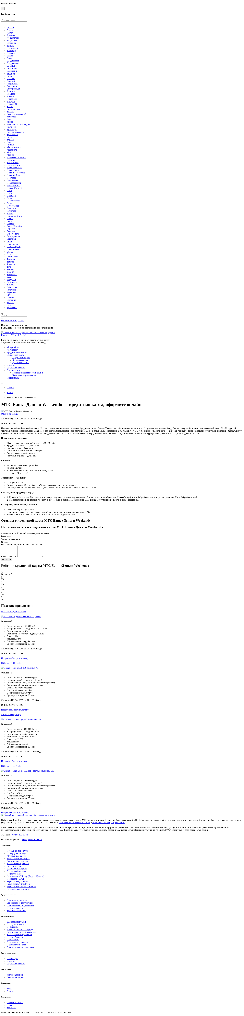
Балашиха (11, 43)
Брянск (10, 58)
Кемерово (11, 116)
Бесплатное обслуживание (19, 934)
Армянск (11, 35)
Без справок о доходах (17, 942)
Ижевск (10, 96)
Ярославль (12, 307)
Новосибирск (13, 185)
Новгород (11, 178)
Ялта (9, 305)
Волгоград (12, 68)
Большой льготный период (20, 929)
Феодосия (11, 279)
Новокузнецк (13, 180)
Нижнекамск (13, 170)
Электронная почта (10, 539)
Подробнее (6, 658)
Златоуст (11, 91)
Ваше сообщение (9, 556)
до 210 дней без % (32, 719)
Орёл (9, 193)
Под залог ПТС (14, 874)
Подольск (11, 208)
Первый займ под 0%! (17, 851)
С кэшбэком (12, 927)
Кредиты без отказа (16, 910)
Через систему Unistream (18, 884)
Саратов (11, 231)
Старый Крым (13, 246)
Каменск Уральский (16, 114)
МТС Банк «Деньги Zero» (13, 611)
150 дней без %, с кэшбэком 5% (39, 771)
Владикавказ (13, 63)
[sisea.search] (2, 313)
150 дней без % (30, 668)
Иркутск (11, 101)
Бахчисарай (12, 48)
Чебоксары (12, 287)
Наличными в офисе (17, 868)
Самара (10, 223)
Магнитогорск (14, 147)
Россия (10, 213)
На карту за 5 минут (16, 853)
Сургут (10, 254)
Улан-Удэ (11, 272)
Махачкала (12, 150)
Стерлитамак (13, 249)
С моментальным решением (20, 905)
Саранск (11, 228)
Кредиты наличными (17, 352)
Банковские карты (15, 355)
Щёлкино (11, 300)
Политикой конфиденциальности (108, 822)
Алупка (10, 30)
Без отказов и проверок (18, 863)
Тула (9, 267)
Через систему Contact (17, 881)
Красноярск (12, 134)
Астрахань (12, 40)
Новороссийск (14, 183)
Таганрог (11, 259)
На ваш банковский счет (18, 889)
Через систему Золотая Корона (21, 886)
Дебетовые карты (20, 362)
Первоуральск (13, 200)
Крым (9, 137)
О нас (9, 1005)
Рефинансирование (16, 367)
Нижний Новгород (16, 172)
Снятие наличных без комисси (21, 932)
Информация (13, 378)
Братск (10, 55)
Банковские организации (24, 375)
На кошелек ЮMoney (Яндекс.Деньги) (25, 876)
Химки (10, 284)
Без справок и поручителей (20, 903)
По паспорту (13, 939)
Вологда (11, 73)
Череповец (12, 292)
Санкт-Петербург (15, 226)
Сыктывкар (12, 256)
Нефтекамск (12, 162)
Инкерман (12, 99)
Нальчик (11, 160)
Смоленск (11, 239)
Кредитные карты (21, 357)
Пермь (10, 203)
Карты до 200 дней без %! (13, 335)
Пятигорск (12, 211)
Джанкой (11, 81)
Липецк (10, 144)
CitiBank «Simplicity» (11, 714)
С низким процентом (17, 900)
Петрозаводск (13, 206)
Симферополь (13, 236)
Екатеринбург (13, 89)
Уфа (9, 277)
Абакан (10, 27)
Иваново (11, 94)
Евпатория (12, 86)
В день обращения (15, 908)
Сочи (9, 241)
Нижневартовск (14, 167)
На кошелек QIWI (15, 879)
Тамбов (10, 262)
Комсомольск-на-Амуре (18, 124)
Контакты (11, 1007)
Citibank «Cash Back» (11, 766)
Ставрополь (12, 244)
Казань (10, 106)
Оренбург (11, 195)
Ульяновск (12, 274)
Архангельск (13, 38)
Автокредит (12, 350)
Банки (10, 991)
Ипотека (11, 365)
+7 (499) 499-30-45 (19, 834)
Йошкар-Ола (13, 104)
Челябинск (12, 290)
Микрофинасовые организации (27, 373)
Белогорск (12, 53)
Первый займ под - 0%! (12, 320)
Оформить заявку (9, 414)
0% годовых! (34, 616)
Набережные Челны (16, 157)
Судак (10, 251)
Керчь (9, 119)
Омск (9, 190)
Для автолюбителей (16, 922)
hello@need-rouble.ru (32, 839)
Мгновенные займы (16, 856)
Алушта (10, 33)
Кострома (11, 127)
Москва (10, 155)
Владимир (12, 66)
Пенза (10, 198)
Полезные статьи (15, 1002)
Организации (13, 370)
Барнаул (10, 45)
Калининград (13, 109)
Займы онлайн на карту (18, 858)
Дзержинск (12, 83)
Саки (9, 221)
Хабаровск (12, 282)
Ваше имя (6, 536)
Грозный (11, 78)
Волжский (12, 71)
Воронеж (11, 76)
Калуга (10, 111)
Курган (10, 139)
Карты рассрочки (20, 360)
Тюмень (10, 269)
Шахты (10, 297)
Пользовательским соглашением (74, 822)
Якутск (10, 302)
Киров (10, 122)
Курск (10, 142)
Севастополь (13, 234)
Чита (9, 295)
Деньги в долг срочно (17, 861)
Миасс (10, 152)
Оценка (4, 542)
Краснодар (12, 129)
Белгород (11, 50)
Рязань (10, 218)
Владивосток (13, 61)
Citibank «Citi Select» (11, 663)
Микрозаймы (13, 347)
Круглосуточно (14, 866)
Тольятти (11, 264)
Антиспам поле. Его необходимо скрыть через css (25, 533)
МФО (9, 988)
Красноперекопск (15, 132)
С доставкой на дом (16, 871)
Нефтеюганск (13, 165)
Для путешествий (15, 924)
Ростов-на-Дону (14, 216)
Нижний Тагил (14, 175)
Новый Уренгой (14, 188)
